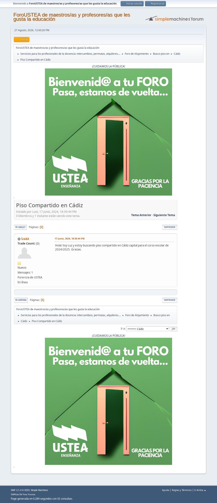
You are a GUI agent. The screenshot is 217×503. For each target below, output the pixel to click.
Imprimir (169, 227)
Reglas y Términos (182, 490)
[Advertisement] (190, 264)
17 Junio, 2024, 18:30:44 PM (70, 238)
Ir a (123, 328)
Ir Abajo (20, 227)
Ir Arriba (20, 300)
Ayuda (165, 490)
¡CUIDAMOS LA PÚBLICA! (108, 66)
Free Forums (29, 494)
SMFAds (15, 494)
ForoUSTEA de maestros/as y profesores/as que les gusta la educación (71, 17)
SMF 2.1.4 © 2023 (20, 490)
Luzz (25, 238)
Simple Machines (39, 490)
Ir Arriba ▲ (200, 490)
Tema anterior (141, 215)
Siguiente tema (164, 215)
